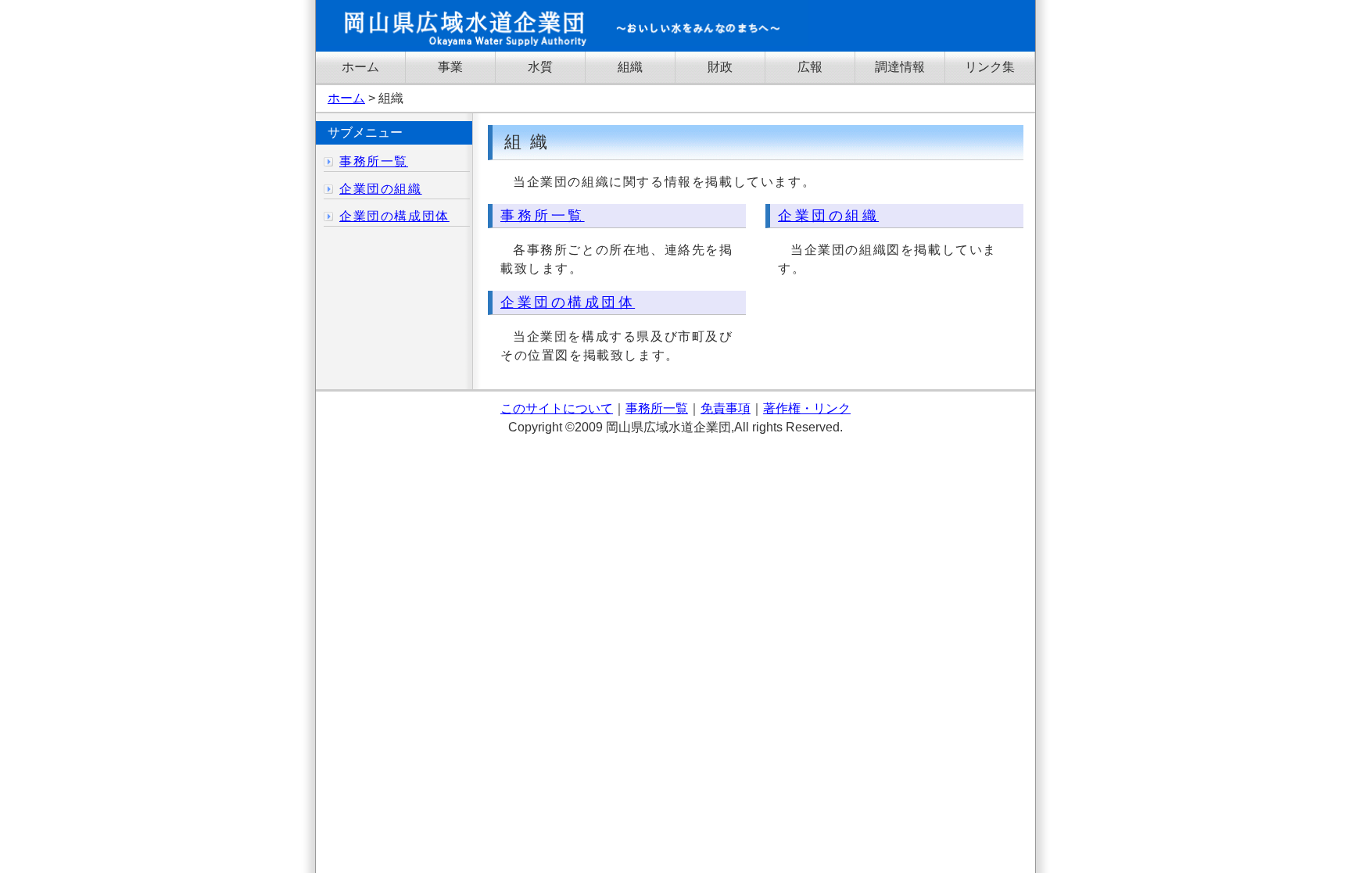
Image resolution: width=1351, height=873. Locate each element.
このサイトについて (556, 408)
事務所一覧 (542, 216)
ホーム (360, 66)
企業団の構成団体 (567, 302)
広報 (809, 66)
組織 (630, 66)
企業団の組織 (828, 216)
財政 (720, 66)
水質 (540, 66)
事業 (450, 66)
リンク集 (990, 66)
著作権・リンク (807, 408)
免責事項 (726, 408)
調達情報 (900, 66)
